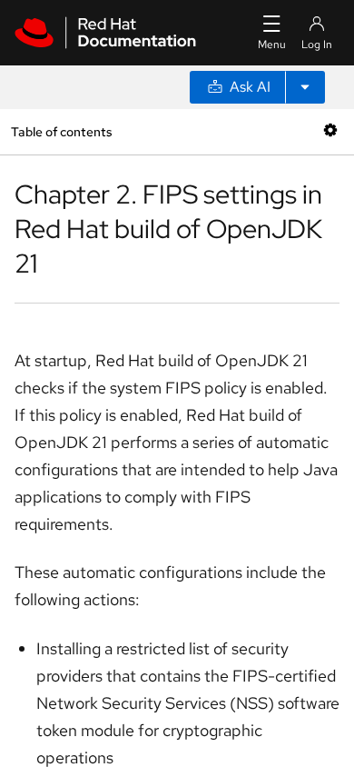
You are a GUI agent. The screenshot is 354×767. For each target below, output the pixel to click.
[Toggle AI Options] (305, 87)
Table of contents (61, 131)
